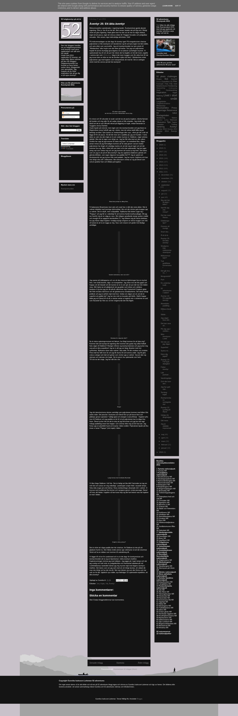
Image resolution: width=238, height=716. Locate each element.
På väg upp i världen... (166, 330)
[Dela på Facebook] (124, 580)
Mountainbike (162, 108)
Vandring (160, 127)
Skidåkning (160, 118)
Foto (166, 84)
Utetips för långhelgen (166, 416)
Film (175, 81)
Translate (69, 149)
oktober (164, 182)
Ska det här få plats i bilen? (165, 202)
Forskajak (160, 84)
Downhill (174, 79)
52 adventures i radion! (166, 290)
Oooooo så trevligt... (165, 227)
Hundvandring (171, 90)
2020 (161, 145)
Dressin (158, 81)
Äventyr (112, 584)
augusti (164, 190)
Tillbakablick (161, 122)
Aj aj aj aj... (165, 235)
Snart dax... (165, 232)
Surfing (166, 120)
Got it (178, 6)
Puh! (162, 280)
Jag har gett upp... (165, 388)
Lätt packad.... (165, 374)
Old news (164, 421)
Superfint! (164, 347)
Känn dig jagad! (164, 355)
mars (163, 441)
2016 (161, 155)
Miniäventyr (160, 106)
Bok (166, 79)
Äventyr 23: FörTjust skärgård (165, 362)
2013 (161, 165)
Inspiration (161, 92)
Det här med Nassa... (166, 216)
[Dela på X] (122, 580)
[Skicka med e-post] (117, 580)
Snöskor (159, 120)
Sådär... (164, 314)
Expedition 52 (167, 81)
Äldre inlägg (143, 663)
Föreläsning (172, 86)
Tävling (174, 124)
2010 (161, 452)
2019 (161, 148)
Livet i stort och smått (166, 97)
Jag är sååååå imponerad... (166, 427)
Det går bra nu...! (165, 272)
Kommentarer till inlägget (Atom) (125, 669)
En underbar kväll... (166, 284)
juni (162, 197)
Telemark (173, 120)
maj (163, 434)
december (165, 175)
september (165, 185)
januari (164, 448)
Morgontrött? (166, 276)
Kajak (103, 584)
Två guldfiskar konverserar (166, 264)
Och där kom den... (166, 382)
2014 (161, 162)
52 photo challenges (166, 76)
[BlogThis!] (119, 580)
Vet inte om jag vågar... (166, 343)
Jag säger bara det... (166, 319)
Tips (169, 122)
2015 (161, 158)
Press (174, 108)
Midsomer (107, 55)
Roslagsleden (162, 115)
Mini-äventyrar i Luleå (166, 336)
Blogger (139, 699)
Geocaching (160, 88)
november (165, 178)
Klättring (159, 96)
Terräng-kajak (164, 393)
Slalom (174, 118)
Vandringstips (166, 378)
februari (164, 445)
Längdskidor (161, 101)
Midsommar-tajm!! (166, 257)
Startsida (120, 663)
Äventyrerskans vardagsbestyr (166, 401)
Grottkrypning (173, 88)
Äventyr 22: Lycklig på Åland (165, 410)
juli (162, 194)
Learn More (167, 6)
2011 (161, 172)
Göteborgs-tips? (165, 222)
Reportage (161, 110)
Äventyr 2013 (172, 129)
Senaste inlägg (96, 663)
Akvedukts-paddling (165, 305)
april (163, 438)
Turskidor (160, 124)
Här (158, 25)
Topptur (174, 122)
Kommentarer (69, 117)
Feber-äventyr (164, 368)
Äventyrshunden (67, 189)
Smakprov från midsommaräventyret (166, 249)
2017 (161, 152)
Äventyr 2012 (161, 129)
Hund (158, 90)
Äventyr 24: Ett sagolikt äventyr (166, 298)
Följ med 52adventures (166, 85)
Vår (107, 584)
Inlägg (66, 113)
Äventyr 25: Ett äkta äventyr (165, 240)
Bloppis (159, 79)
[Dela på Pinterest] (126, 580)
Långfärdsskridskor (163, 103)
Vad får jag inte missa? (165, 210)
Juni (98, 584)
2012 (161, 168)
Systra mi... (165, 351)
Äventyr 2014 (162, 131)
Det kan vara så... (166, 324)
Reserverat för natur (166, 111)
